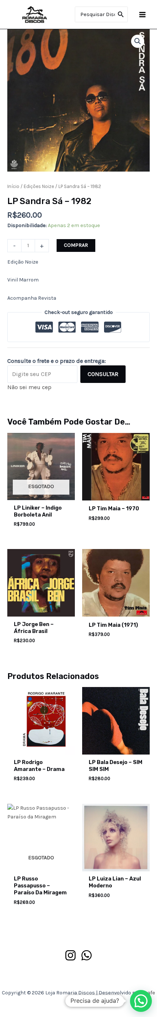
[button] (137, 41)
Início (13, 186)
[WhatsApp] (86, 955)
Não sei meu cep (29, 387)
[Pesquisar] (121, 14)
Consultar (103, 374)
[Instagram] (70, 955)
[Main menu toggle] (142, 14)
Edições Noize (39, 186)
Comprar (76, 245)
